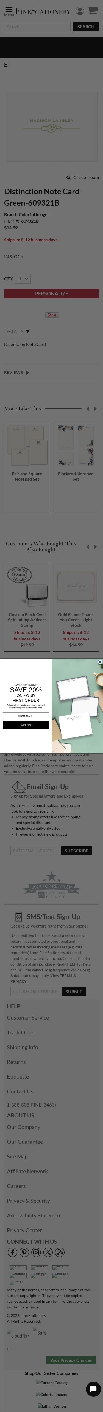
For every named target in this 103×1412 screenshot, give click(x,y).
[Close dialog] (100, 662)
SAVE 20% (26, 724)
